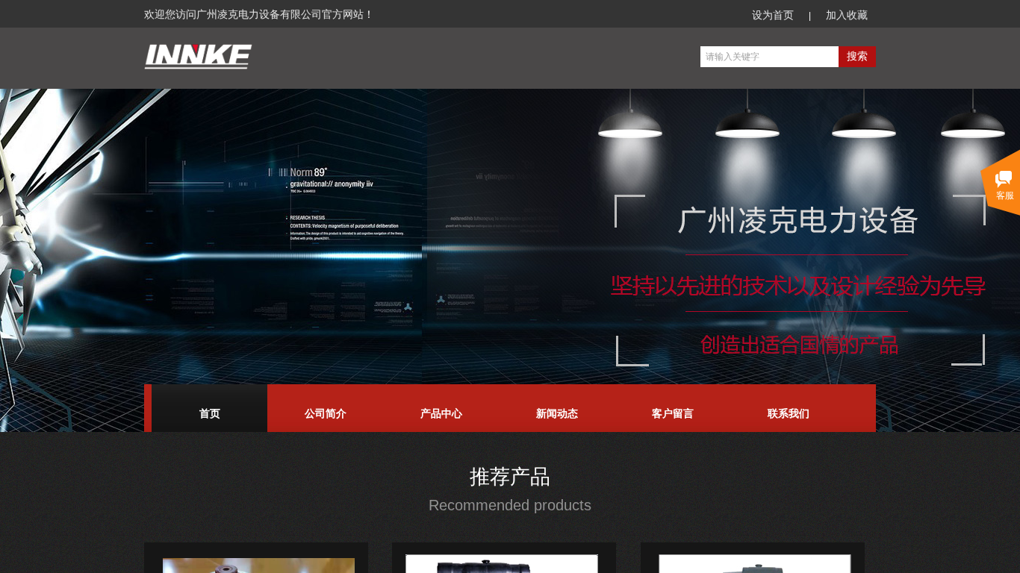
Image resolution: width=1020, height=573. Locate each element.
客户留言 (673, 413)
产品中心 (441, 413)
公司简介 (325, 413)
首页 (209, 413)
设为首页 (773, 15)
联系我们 (788, 413)
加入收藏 (847, 15)
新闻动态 (557, 413)
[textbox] (769, 56)
